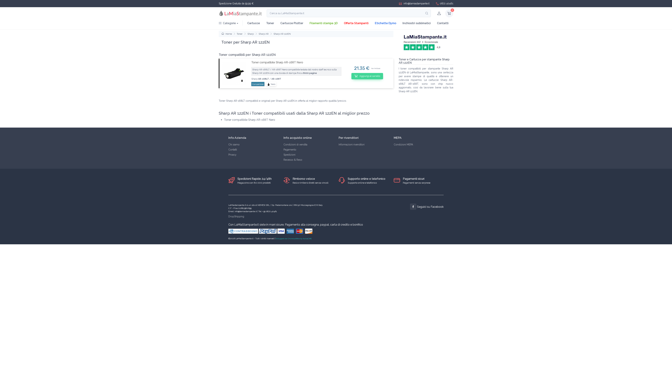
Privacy (232, 154)
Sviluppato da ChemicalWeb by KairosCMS (294, 239)
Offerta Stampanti (356, 23)
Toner (270, 23)
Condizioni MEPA (403, 144)
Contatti (443, 23)
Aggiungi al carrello (369, 76)
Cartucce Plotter (291, 23)
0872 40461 (446, 3)
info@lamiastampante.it (416, 3)
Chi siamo (234, 144)
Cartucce (253, 23)
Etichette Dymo (385, 23)
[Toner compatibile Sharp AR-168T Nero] (233, 73)
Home (228, 34)
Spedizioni (289, 154)
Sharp (250, 34)
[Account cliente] (439, 13)
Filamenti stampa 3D (324, 23)
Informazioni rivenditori (352, 144)
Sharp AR (264, 34)
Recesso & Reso (293, 159)
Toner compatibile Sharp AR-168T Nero (277, 62)
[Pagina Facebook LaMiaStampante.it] (413, 207)
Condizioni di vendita (295, 144)
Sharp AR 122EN (282, 34)
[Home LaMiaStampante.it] (240, 13)
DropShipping (236, 216)
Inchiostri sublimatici (416, 23)
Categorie (229, 23)
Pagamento (290, 149)
